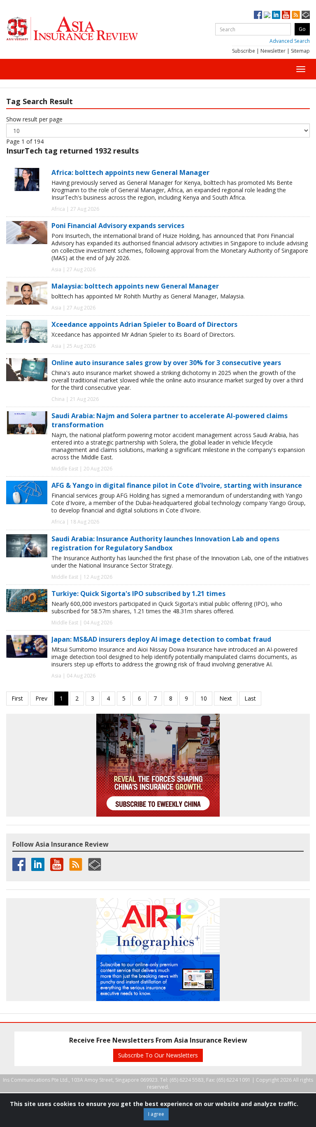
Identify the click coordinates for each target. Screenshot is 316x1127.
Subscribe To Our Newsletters (158, 1055)
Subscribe (243, 50)
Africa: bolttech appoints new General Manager (130, 172)
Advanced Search (290, 40)
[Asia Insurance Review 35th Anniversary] (88, 28)
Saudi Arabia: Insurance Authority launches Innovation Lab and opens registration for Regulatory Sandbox (165, 543)
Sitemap (300, 50)
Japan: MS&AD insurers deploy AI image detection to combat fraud (161, 639)
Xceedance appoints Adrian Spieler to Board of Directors (144, 324)
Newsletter (273, 50)
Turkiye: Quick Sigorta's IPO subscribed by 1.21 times (138, 593)
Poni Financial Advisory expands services (117, 225)
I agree (156, 1114)
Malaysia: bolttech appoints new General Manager (135, 286)
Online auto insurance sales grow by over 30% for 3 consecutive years (166, 362)
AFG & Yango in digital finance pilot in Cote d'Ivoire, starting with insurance (176, 485)
